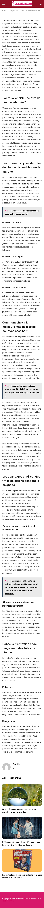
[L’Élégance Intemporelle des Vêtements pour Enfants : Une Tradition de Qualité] (22, 828)
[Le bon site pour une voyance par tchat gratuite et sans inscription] (22, 795)
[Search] (40, 3)
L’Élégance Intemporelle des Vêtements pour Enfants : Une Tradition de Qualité (21, 843)
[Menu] (3, 3)
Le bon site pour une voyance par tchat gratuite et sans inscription (19, 811)
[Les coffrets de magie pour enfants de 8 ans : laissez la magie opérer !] (22, 860)
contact (33, 899)
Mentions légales (22, 899)
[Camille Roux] (22, 4)
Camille (16, 764)
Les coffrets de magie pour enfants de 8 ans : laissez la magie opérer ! (22, 876)
